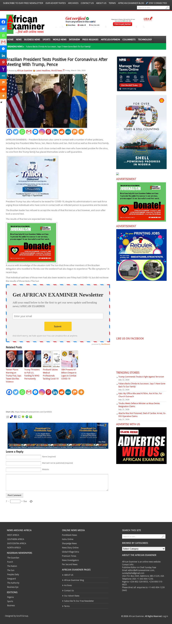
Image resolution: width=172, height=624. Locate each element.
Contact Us (87, 3)
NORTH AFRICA (14, 547)
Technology (145, 39)
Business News (32, 39)
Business (11, 605)
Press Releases (90, 39)
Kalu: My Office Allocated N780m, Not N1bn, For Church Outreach (140, 395)
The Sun (10, 570)
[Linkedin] (55, 132)
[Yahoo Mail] (3, 69)
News (19, 39)
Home (10, 39)
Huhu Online (67, 539)
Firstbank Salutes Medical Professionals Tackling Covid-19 (50, 374)
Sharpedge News (69, 543)
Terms (112, 3)
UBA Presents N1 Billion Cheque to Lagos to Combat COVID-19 (68, 374)
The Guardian (13, 557)
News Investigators (70, 560)
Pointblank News (69, 535)
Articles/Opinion (110, 39)
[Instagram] (42, 132)
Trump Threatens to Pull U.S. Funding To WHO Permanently (32, 374)
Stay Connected (158, 3)
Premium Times (69, 556)
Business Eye (12, 587)
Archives (73, 3)
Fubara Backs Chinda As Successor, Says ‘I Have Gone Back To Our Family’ (58, 46)
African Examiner (24, 70)
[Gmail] (29, 132)
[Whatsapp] (22, 132)
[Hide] (1, 102)
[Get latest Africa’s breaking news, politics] (21, 24)
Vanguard (11, 578)
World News (60, 39)
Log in (165, 616)
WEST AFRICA (13, 535)
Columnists (129, 39)
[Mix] (75, 132)
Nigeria (10, 597)
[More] (81, 132)
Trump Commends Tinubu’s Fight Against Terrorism (141, 376)
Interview (74, 39)
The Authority (13, 582)
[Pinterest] (48, 132)
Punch (10, 561)
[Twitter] (16, 132)
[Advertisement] (56, 402)
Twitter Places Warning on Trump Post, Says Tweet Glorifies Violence (13, 375)
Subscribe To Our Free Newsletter (23, 3)
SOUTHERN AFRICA (15, 539)
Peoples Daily (13, 574)
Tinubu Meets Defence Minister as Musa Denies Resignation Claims (139, 405)
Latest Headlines (43, 70)
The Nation (12, 566)
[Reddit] (61, 132)
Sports (46, 39)
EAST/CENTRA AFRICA (16, 543)
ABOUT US (101, 3)
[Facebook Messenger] (35, 132)
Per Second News (69, 564)
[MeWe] (68, 132)
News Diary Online (70, 547)
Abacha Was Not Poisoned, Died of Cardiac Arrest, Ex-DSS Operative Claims (142, 415)
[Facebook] (9, 132)
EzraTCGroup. (22, 615)
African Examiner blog (131, 3)
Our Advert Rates (56, 3)
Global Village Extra (70, 551)
